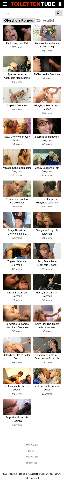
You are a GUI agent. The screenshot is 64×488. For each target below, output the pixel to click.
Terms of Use (31, 463)
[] (58, 13)
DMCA (31, 451)
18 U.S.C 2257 (31, 445)
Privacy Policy (31, 457)
